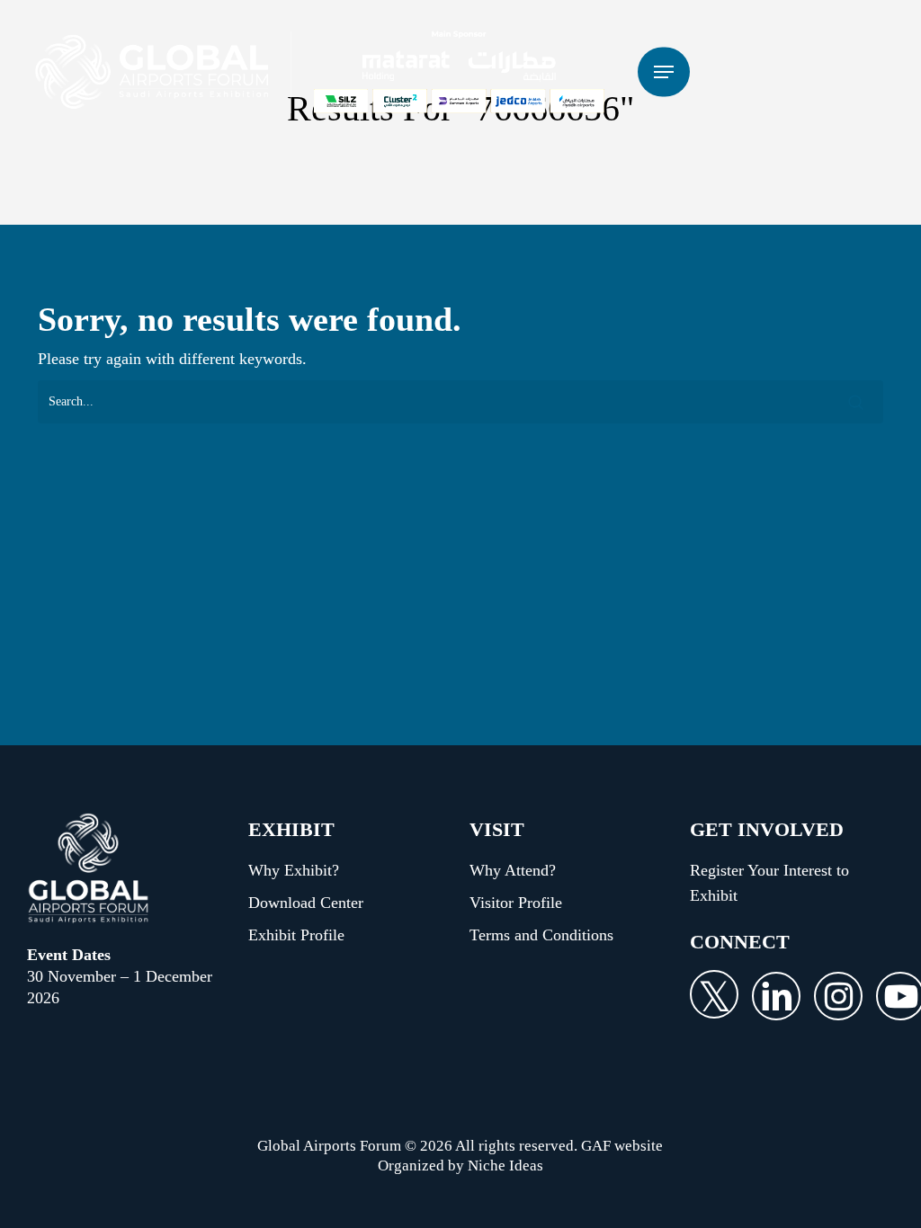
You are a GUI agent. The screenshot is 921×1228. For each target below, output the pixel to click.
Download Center (305, 903)
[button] (664, 72)
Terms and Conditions (541, 935)
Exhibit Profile (296, 935)
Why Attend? (512, 870)
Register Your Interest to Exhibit (769, 882)
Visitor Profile (515, 903)
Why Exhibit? (293, 870)
